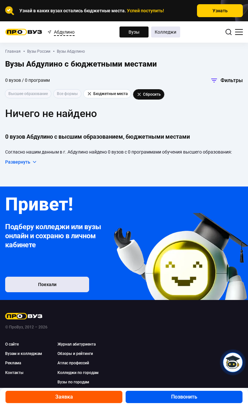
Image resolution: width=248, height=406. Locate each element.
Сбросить (152, 94)
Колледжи (165, 32)
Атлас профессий (73, 363)
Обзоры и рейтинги (75, 353)
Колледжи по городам (77, 372)
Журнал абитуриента (76, 344)
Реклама (13, 363)
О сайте (12, 344)
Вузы (134, 32)
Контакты (14, 372)
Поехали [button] (47, 284)
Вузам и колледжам (23, 353)
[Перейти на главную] (23, 32)
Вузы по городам (73, 382)
